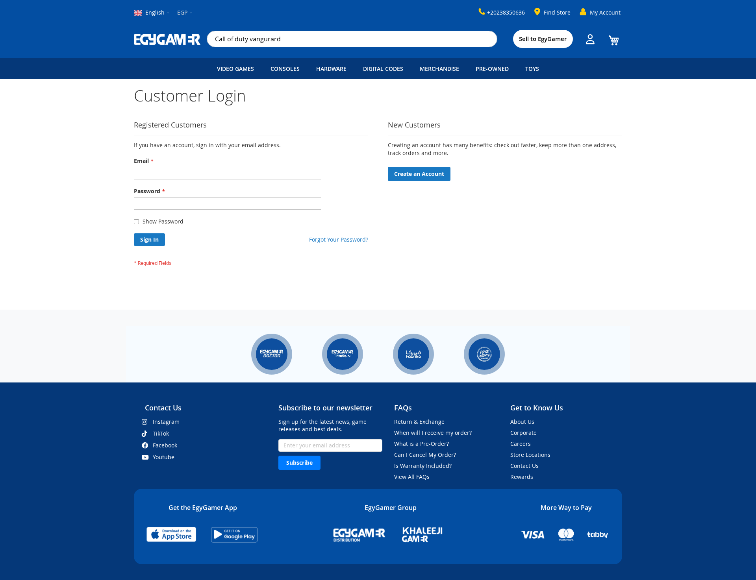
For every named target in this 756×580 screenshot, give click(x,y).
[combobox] (352, 39)
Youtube (163, 457)
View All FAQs (412, 476)
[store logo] (167, 39)
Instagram (166, 421)
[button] (185, 13)
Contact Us (524, 465)
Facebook (165, 445)
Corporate (523, 432)
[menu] (378, 68)
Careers (520, 443)
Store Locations (530, 454)
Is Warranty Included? (423, 465)
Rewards (521, 476)
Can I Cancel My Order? (425, 454)
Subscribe (299, 462)
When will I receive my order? (433, 432)
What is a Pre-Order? (421, 443)
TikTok (161, 433)
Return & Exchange (419, 421)
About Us (522, 421)
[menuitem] (237, 68)
